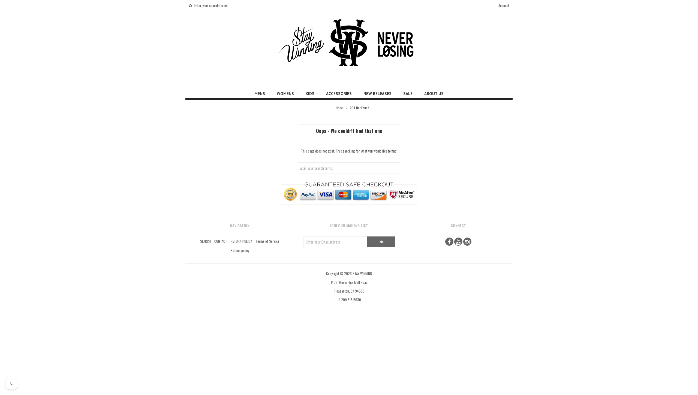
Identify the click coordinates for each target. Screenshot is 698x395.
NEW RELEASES (377, 93)
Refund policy (240, 250)
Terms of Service (267, 241)
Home (340, 107)
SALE (408, 93)
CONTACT (220, 241)
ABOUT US (434, 93)
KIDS (310, 93)
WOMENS (285, 93)
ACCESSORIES (339, 93)
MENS (259, 93)
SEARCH (205, 241)
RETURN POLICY (241, 241)
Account (503, 5)
